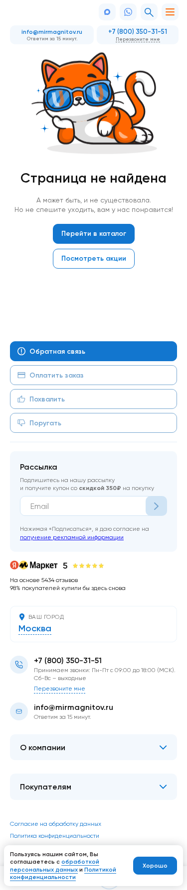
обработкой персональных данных (54, 865)
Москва (34, 628)
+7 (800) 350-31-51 (137, 31)
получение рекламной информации (72, 537)
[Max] (107, 11)
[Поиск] (149, 11)
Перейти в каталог (93, 233)
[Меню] (170, 12)
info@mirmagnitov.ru (51, 31)
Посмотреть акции (93, 258)
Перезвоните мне (138, 39)
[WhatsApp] (128, 11)
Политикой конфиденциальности (63, 873)
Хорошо (155, 865)
